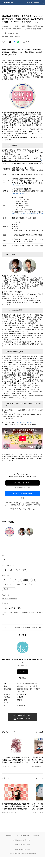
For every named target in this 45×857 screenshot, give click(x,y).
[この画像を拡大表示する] (9, 532)
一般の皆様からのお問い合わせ (22, 849)
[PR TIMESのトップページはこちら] (8, 2)
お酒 (33, 580)
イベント (6, 560)
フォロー (22, 672)
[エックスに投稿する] (9, 41)
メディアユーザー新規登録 (22, 493)
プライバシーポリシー (22, 835)
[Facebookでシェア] (13, 41)
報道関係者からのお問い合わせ (22, 840)
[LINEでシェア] (17, 41)
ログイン (29, 2)
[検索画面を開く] (43, 2)
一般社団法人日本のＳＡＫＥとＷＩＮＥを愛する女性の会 (22, 661)
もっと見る (39, 732)
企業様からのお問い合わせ (22, 845)
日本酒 (5, 584)
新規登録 (36, 2)
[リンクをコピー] (27, 41)
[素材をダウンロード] (23, 41)
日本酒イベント (8, 589)
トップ (5, 627)
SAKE (33, 584)
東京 (25, 584)
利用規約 (36, 835)
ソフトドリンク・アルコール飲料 (14, 570)
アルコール (16, 584)
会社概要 (9, 835)
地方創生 (25, 580)
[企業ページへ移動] (22, 648)
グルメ (16, 580)
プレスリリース (15, 627)
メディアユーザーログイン (22, 483)
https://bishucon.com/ (19, 185)
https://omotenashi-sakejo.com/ (28, 683)
